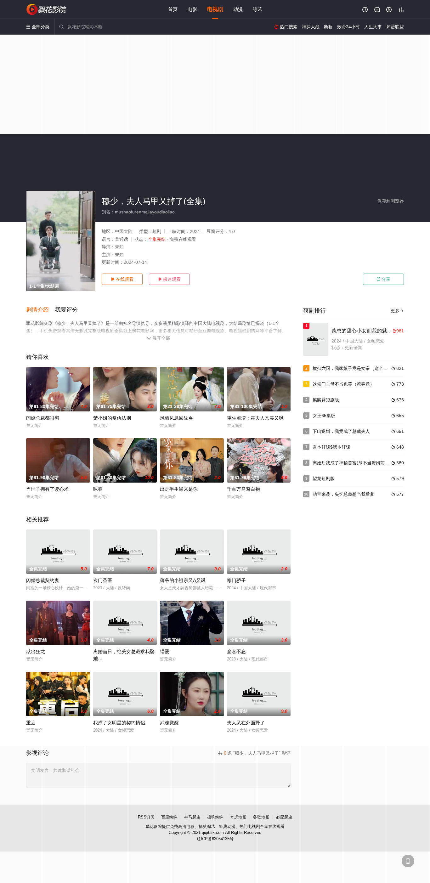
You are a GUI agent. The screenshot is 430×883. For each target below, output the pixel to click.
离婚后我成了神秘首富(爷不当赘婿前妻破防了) (358, 462)
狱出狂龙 (35, 651)
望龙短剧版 (324, 478)
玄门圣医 (102, 580)
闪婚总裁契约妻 (42, 580)
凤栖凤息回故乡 (176, 418)
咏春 (98, 489)
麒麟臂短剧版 (326, 399)
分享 (383, 279)
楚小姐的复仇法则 (112, 418)
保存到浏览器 (390, 200)
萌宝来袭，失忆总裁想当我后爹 (343, 494)
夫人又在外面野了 (246, 722)
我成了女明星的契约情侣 (119, 722)
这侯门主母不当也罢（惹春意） (343, 384)
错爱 (164, 651)
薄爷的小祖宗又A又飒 (183, 580)
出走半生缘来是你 (179, 489)
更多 (397, 310)
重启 (31, 722)
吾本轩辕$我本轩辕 (331, 447)
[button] (40, 310)
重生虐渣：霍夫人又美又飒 (255, 418)
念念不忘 (236, 651)
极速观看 (169, 279)
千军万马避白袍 (243, 489)
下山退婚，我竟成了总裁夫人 (341, 431)
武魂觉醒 (169, 722)
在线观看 (122, 279)
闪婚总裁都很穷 (42, 418)
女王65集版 (324, 415)
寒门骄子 (236, 580)
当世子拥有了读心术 (47, 489)
